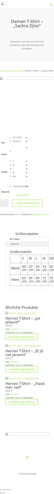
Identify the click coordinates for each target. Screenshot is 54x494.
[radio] (21, 137)
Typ (3, 142)
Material (5, 191)
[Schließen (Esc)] (10, 489)
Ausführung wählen (22, 337)
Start (2, 70)
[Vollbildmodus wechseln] (4, 489)
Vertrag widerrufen (21, 465)
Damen (9, 70)
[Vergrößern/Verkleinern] (1, 489)
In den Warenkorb (27, 203)
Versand (14, 329)
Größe (4, 172)
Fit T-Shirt (15, 239)
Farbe (4, 154)
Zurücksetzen (22, 195)
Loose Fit (14, 244)
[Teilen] (7, 489)
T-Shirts (19, 70)
